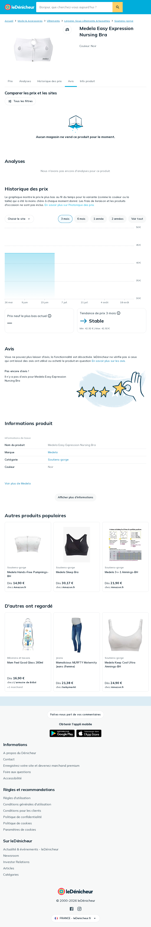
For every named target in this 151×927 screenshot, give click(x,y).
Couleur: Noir (87, 46)
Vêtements (53, 20)
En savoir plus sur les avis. (109, 361)
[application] (75, 265)
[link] (28, 557)
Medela (53, 452)
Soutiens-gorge (123, 20)
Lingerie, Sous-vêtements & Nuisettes (87, 20)
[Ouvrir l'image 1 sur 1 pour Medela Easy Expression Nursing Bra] (34, 50)
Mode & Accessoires (30, 20)
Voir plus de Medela (18, 483)
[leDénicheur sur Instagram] (79, 908)
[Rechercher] (117, 7)
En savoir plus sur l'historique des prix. (69, 205)
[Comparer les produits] (67, 29)
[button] (20, 101)
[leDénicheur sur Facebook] (71, 908)
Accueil (9, 20)
